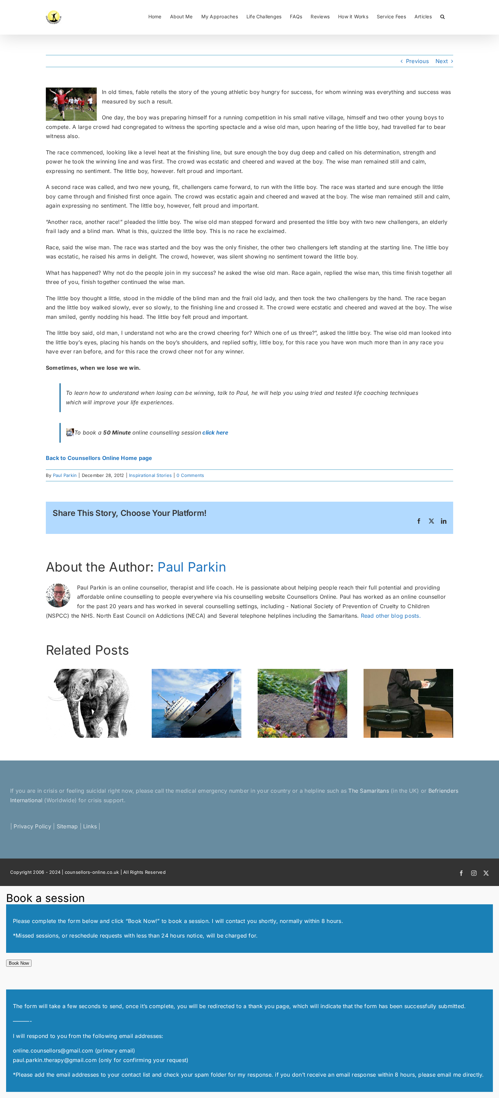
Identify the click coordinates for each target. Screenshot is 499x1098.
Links (90, 826)
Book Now (19, 963)
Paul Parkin (65, 475)
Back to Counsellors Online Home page (99, 458)
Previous (417, 61)
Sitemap (67, 826)
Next (442, 61)
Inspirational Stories (150, 475)
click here (215, 432)
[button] (442, 16)
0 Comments (190, 475)
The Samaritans (368, 790)
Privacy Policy (32, 826)
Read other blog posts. (391, 615)
